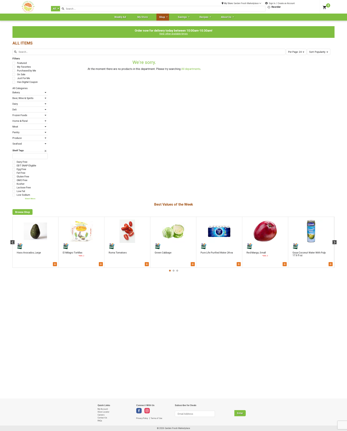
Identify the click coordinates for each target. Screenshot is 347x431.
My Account (103, 409)
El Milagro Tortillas (72, 252)
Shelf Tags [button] (18, 150)
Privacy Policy (142, 418)
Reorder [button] (276, 6)
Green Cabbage (163, 252)
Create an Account (286, 3)
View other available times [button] (173, 33)
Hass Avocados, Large (29, 252)
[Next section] (334, 242)
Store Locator (103, 412)
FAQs (100, 421)
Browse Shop (22, 212)
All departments (190, 69)
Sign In (272, 3)
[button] (247, 3)
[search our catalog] (63, 8)
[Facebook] (139, 410)
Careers (101, 415)
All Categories (20, 88)
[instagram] (147, 410)
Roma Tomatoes (118, 252)
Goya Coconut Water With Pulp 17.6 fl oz (309, 254)
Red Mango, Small (256, 252)
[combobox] (55, 8)
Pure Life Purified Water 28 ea (217, 252)
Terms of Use (156, 418)
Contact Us (102, 418)
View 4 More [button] (30, 199)
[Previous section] (12, 242)
